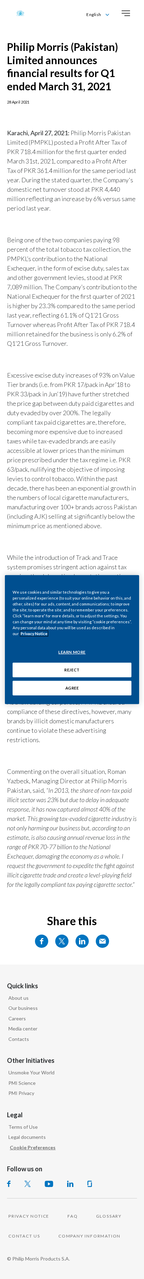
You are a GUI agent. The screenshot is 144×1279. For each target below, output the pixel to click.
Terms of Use (23, 1127)
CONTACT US (24, 1236)
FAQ (72, 1216)
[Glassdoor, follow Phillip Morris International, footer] (89, 1184)
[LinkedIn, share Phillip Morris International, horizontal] (82, 941)
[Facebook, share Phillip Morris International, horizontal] (41, 941)
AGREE (72, 688)
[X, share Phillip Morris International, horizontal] (62, 941)
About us (18, 998)
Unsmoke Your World (31, 1072)
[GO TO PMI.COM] (20, 13)
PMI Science (22, 1083)
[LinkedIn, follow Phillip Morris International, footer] (70, 1184)
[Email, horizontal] (102, 941)
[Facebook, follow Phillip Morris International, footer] (8, 1184)
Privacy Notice (34, 633)
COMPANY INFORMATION (89, 1236)
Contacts (18, 1039)
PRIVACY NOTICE (28, 1216)
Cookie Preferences (33, 1147)
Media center (22, 1028)
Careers (17, 1018)
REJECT (71, 670)
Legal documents (27, 1137)
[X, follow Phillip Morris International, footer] (27, 1184)
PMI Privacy (21, 1093)
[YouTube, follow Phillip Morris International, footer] (49, 1184)
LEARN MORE (72, 652)
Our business (23, 1008)
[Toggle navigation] (126, 13)
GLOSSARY (109, 1216)
